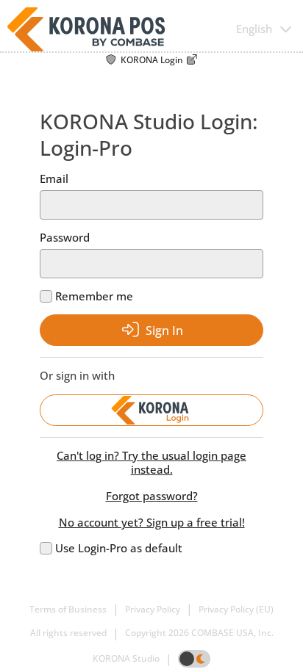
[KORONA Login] (151, 410)
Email (54, 179)
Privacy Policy (152, 609)
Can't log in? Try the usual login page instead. (151, 463)
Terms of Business (68, 609)
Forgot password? (152, 496)
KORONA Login (152, 60)
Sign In (164, 330)
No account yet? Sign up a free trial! (152, 523)
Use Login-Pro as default (118, 548)
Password (65, 238)
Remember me (94, 296)
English (254, 29)
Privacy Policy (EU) (236, 609)
